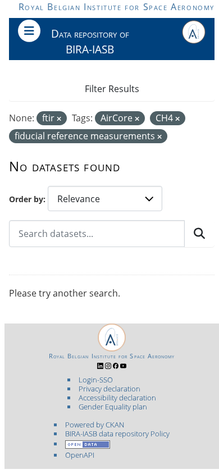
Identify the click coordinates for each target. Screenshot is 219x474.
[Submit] (199, 233)
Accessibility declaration (117, 398)
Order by (26, 199)
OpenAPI (79, 455)
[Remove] (59, 119)
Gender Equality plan (113, 407)
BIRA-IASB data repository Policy (117, 434)
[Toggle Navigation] (29, 30)
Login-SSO (96, 380)
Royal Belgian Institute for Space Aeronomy (117, 7)
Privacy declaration (109, 389)
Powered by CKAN (94, 425)
